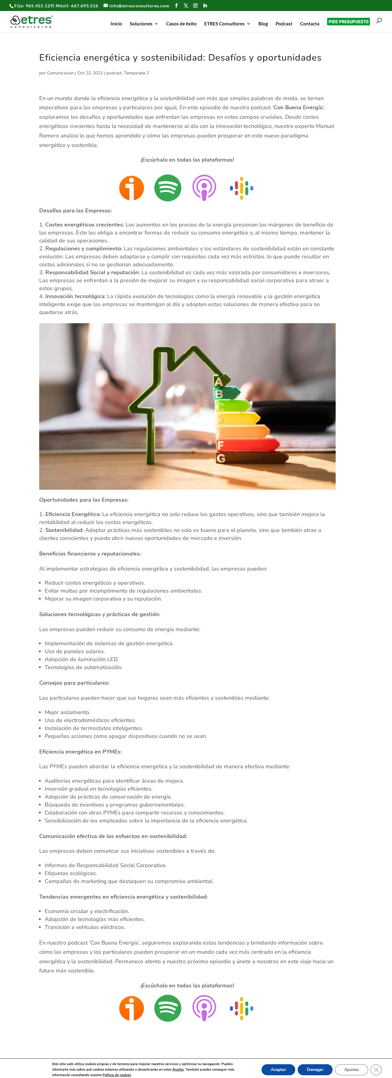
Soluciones (141, 23)
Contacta (309, 23)
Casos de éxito (181, 23)
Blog (263, 23)
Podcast (284, 23)
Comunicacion (60, 73)
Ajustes (178, 1069)
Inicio (116, 23)
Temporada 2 (136, 73)
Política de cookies (117, 1075)
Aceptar (278, 1069)
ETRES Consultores (224, 23)
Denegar (315, 1069)
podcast (114, 73)
